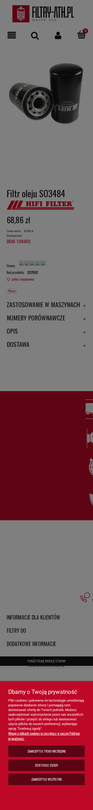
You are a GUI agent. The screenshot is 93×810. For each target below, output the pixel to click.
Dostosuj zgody (46, 765)
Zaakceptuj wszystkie (46, 779)
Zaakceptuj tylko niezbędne (46, 751)
